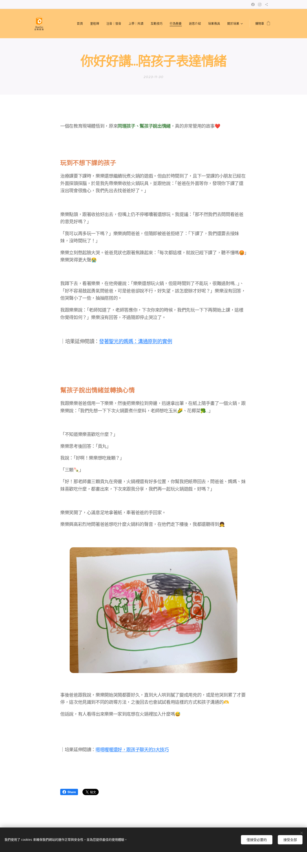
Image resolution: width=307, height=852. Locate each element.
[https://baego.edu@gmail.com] (266, 4)
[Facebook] (253, 4)
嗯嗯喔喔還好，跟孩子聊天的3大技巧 (132, 750)
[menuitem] (81, 23)
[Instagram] (260, 4)
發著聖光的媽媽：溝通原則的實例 (135, 341)
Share (71, 792)
